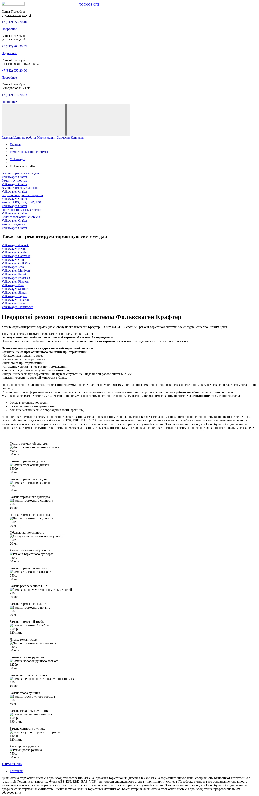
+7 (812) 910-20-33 (14, 95)
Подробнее (9, 29)
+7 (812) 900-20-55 (14, 46)
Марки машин (46, 137)
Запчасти (63, 137)
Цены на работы (24, 137)
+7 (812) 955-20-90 (14, 70)
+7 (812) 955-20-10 (14, 22)
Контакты (77, 137)
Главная (7, 137)
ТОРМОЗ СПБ (12, 764)
